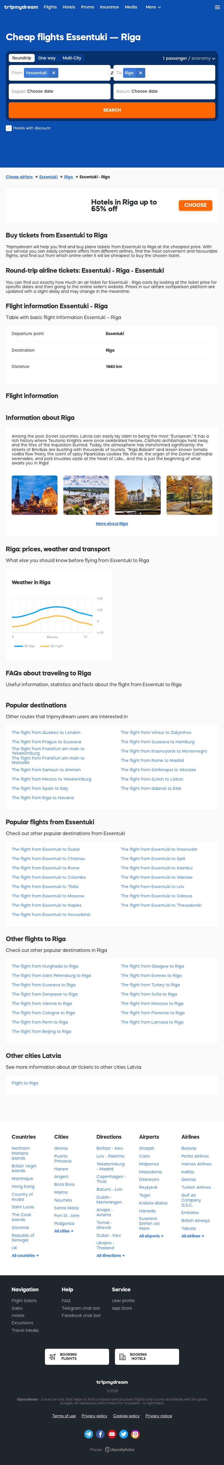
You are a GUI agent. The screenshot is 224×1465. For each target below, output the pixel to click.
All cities (62, 1231)
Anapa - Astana (105, 1212)
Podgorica (64, 1223)
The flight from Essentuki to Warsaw (156, 877)
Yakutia (188, 1228)
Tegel (144, 1195)
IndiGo (187, 1172)
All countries (24, 1255)
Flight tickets (24, 1301)
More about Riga (112, 524)
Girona (61, 1148)
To (119, 73)
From (17, 73)
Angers (61, 1177)
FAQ (66, 1301)
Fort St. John (67, 1216)
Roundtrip (21, 58)
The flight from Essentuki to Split (153, 859)
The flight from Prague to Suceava (46, 742)
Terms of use (64, 1416)
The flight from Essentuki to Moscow (48, 896)
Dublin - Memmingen (109, 1199)
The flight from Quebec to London (46, 732)
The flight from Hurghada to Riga (45, 966)
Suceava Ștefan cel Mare (149, 1223)
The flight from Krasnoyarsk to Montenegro (164, 751)
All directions (109, 1255)
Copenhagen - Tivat (111, 1179)
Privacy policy (94, 1416)
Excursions (22, 1323)
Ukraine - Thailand (106, 1245)
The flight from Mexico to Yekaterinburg (51, 779)
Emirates (190, 1213)
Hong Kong (23, 1186)
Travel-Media (25, 1330)
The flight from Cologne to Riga (43, 1013)
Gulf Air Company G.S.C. (191, 1200)
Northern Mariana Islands (21, 1153)
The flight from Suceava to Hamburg (158, 742)
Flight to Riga (25, 1083)
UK (14, 1248)
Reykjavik (148, 1187)
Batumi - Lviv (110, 1189)
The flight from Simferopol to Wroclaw (158, 770)
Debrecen (149, 1179)
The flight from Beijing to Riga (41, 1031)
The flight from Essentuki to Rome (46, 868)
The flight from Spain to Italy (40, 788)
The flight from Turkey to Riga (150, 985)
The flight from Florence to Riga (153, 1013)
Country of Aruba (22, 1196)
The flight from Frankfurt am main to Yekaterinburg (48, 751)
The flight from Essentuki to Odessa (156, 896)
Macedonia (150, 1172)
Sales (17, 1308)
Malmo (61, 1192)
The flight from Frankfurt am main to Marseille (48, 760)
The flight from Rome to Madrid (152, 760)
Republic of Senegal (23, 1237)
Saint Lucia (23, 1207)
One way (47, 58)
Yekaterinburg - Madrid (111, 1166)
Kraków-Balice (153, 1203)
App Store (122, 1308)
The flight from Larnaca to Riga (152, 1022)
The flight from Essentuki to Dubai (46, 849)
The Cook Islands (21, 1217)
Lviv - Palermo (111, 1156)
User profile (123, 1301)
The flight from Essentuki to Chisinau (48, 859)
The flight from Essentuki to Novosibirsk (51, 915)
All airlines (191, 1236)
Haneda (147, 1211)
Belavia (188, 1148)
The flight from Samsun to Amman (46, 770)
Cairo (144, 1156)
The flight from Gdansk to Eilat (151, 788)
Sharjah (147, 1148)
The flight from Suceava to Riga (44, 985)
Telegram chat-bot (81, 1308)
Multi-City (72, 58)
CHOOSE (195, 205)
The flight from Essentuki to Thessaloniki (161, 905)
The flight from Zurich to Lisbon (152, 779)
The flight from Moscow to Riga (152, 1003)
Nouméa (63, 1200)
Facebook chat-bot (81, 1315)
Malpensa (149, 1164)
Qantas (188, 1179)
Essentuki (48, 177)
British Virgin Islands (24, 1168)
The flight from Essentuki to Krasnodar (159, 849)
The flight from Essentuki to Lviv (152, 887)
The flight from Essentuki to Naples (47, 905)
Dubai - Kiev (109, 1235)
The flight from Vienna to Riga (42, 1003)
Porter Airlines (195, 1156)
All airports (150, 1236)
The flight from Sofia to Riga (149, 994)
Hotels (18, 1315)
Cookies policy (126, 1416)
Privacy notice (159, 1416)
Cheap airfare (20, 177)
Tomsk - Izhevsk (104, 1225)
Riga (69, 177)
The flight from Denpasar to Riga (45, 994)
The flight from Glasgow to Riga (152, 966)
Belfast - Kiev (110, 1148)
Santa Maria (66, 1208)
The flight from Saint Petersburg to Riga (51, 975)
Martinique (22, 1179)
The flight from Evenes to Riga (151, 975)
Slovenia (20, 1227)
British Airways (195, 1221)
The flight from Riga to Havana (43, 798)
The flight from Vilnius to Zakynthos (156, 732)
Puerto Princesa (62, 1158)
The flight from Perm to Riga (40, 1022)
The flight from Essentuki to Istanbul (156, 868)
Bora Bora (64, 1184)
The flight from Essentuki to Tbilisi (45, 887)
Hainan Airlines (196, 1164)
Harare (61, 1169)
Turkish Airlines (196, 1187)
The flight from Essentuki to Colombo (49, 877)
